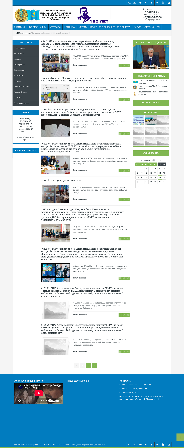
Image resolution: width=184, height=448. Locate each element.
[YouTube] (163, 3)
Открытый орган (124, 27)
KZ (129, 3)
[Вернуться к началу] (180, 437)
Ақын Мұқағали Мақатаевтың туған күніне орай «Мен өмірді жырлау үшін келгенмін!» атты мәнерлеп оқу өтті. (83, 79)
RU (134, 3)
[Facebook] (152, 3)
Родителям (82, 27)
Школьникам (69, 27)
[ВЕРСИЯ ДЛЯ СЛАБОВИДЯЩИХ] (140, 3)
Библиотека (33, 27)
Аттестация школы (152, 27)
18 (155, 177)
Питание (93, 27)
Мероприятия (55, 27)
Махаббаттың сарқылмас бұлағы (61, 180)
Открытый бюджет (107, 27)
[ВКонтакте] (146, 3)
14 (138, 177)
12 (160, 173)
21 (138, 182)
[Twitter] (157, 3)
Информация (19, 27)
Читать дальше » (80, 65)
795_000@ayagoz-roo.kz (151, 20)
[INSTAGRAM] (168, 3)
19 (160, 177)
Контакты (138, 27)
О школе (43, 27)
